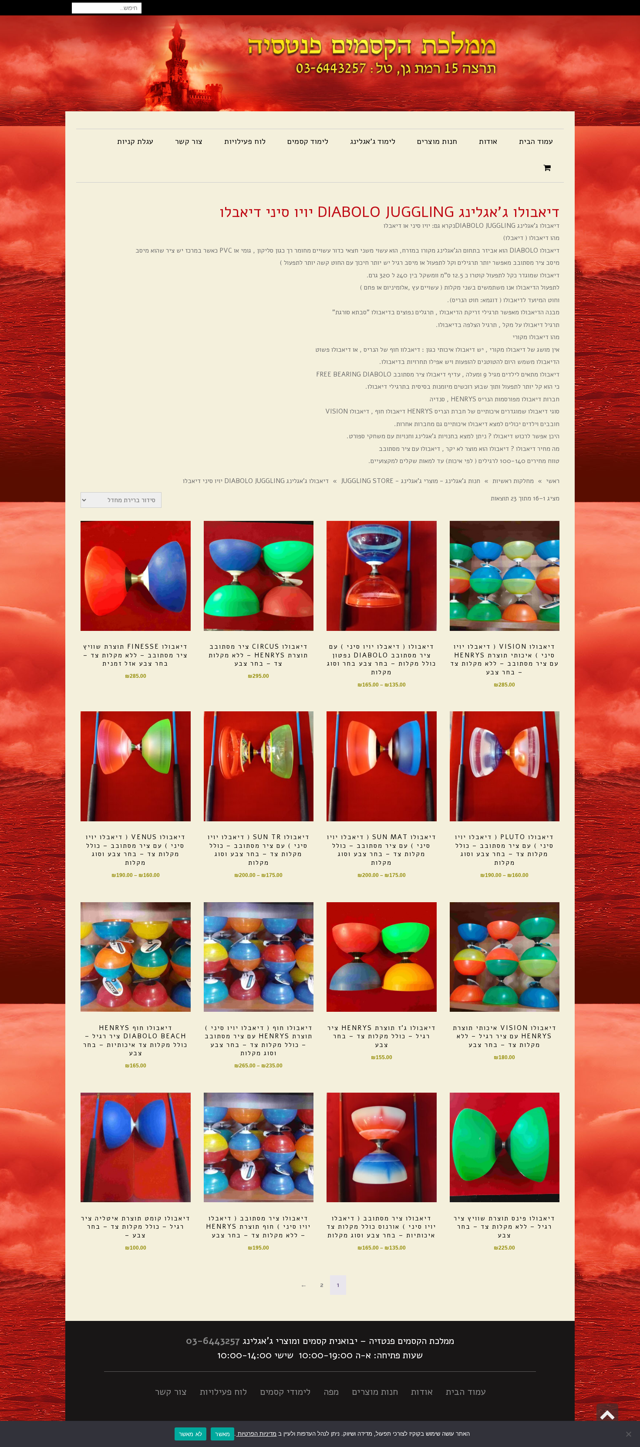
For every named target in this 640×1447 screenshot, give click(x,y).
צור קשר (171, 1391)
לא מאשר (190, 1433)
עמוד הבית (466, 1391)
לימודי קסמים (285, 1391)
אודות (422, 1391)
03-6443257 (213, 1340)
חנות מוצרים (375, 1391)
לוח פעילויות (223, 1391)
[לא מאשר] (629, 1434)
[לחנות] (548, 168)
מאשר (222, 1433)
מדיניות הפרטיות (256, 1433)
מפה (331, 1391)
